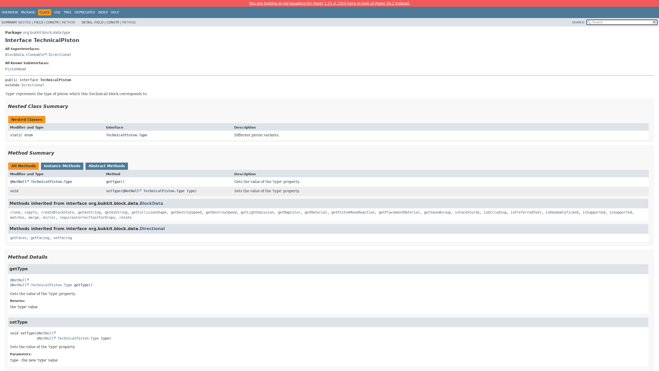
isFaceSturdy (467, 212)
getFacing (40, 238)
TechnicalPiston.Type (126, 135)
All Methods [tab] (23, 166)
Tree (68, 12)
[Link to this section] (72, 106)
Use (57, 12)
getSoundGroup (437, 212)
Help (115, 12)
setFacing (62, 238)
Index (103, 12)
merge (34, 217)
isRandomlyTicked (561, 212)
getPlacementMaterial (399, 212)
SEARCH (578, 22)
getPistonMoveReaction (353, 212)
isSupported (594, 212)
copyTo (30, 212)
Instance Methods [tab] (62, 166)
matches (17, 217)
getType (113, 182)
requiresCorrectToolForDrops (87, 217)
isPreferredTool (525, 212)
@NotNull (18, 182)
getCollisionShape (149, 212)
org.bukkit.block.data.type (46, 32)
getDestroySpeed (186, 212)
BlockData (14, 55)
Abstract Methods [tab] (107, 166)
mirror (49, 217)
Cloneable (35, 55)
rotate (125, 217)
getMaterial (316, 212)
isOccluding (495, 212)
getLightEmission (257, 212)
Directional (60, 55)
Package (28, 12)
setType (113, 191)
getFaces (18, 238)
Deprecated (85, 12)
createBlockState (57, 212)
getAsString (89, 212)
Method (68, 22)
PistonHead (15, 69)
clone (15, 212)
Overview (10, 12)
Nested (24, 22)
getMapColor (289, 212)
